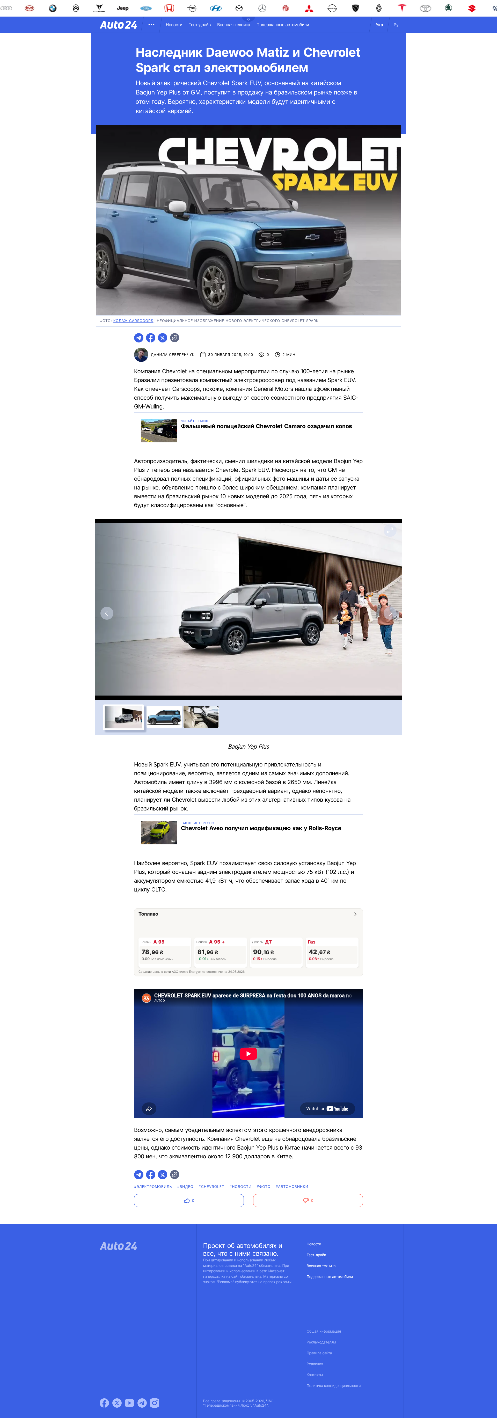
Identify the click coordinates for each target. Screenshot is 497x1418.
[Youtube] (129, 1403)
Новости (174, 24)
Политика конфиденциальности (334, 1386)
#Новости (241, 1187)
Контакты (315, 1375)
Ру (396, 24)
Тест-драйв (200, 24)
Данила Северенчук (173, 355)
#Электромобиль (153, 1187)
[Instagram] (154, 1403)
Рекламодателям (321, 1342)
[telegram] (138, 337)
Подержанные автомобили (283, 24)
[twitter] (162, 337)
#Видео (185, 1187)
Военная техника (233, 24)
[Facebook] (104, 1403)
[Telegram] (142, 1403)
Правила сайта (319, 1353)
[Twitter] (117, 1403)
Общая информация (324, 1331)
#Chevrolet (211, 1187)
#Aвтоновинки (292, 1187)
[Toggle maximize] (390, 530)
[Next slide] (390, 613)
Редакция (315, 1364)
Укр (379, 24)
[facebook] (150, 337)
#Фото (264, 1187)
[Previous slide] (106, 613)
